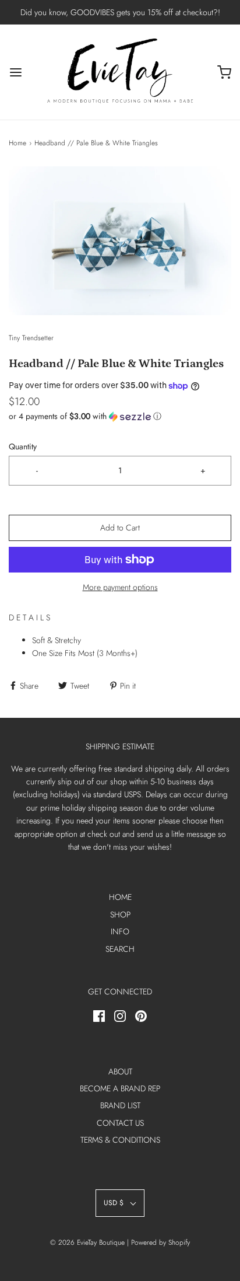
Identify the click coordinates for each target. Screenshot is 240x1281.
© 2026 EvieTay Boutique (87, 1242)
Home (17, 143)
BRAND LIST (120, 1105)
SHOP (120, 914)
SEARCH (120, 949)
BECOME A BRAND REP (120, 1088)
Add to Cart (120, 527)
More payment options (120, 587)
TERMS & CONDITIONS (120, 1140)
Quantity (23, 446)
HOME (120, 897)
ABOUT (120, 1071)
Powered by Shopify (160, 1242)
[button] (120, 240)
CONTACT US (120, 1123)
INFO (120, 931)
